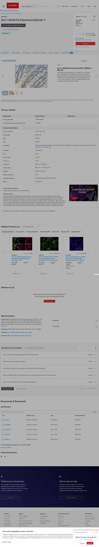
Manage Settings (6, 542)
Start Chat (90, 543)
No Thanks (82, 543)
